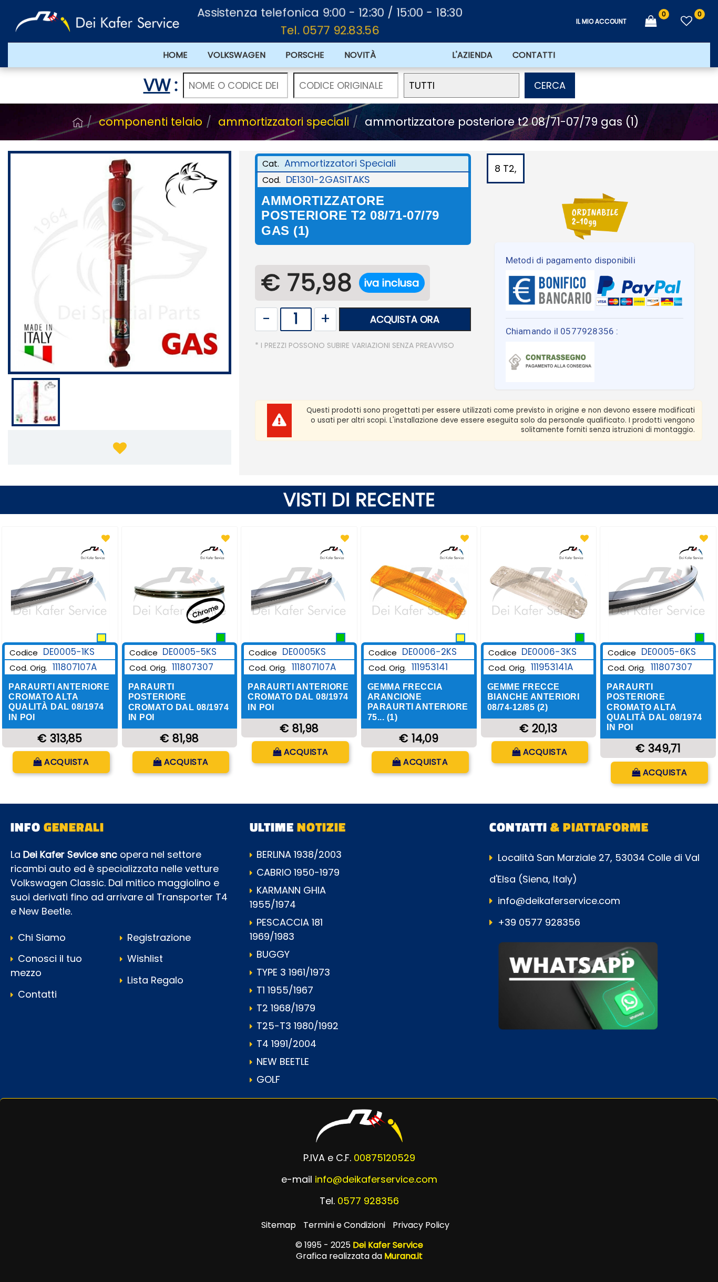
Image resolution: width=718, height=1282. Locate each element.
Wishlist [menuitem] (144, 958)
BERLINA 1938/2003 (299, 854)
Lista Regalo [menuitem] (154, 980)
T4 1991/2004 (286, 1043)
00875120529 (384, 1157)
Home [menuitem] (175, 55)
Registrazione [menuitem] (158, 937)
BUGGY (273, 954)
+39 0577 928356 (539, 922)
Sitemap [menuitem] (278, 1225)
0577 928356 (368, 1200)
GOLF (268, 1079)
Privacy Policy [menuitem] (421, 1225)
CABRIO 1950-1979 (298, 872)
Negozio (78, 122)
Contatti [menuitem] (533, 55)
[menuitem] (413, 54)
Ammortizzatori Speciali (283, 121)
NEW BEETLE (283, 1061)
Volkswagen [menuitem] (236, 55)
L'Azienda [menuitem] (472, 55)
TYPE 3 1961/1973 (293, 972)
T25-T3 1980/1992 (298, 1025)
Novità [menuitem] (360, 55)
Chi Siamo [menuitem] (40, 937)
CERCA (550, 85)
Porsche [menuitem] (304, 55)
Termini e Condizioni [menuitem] (344, 1225)
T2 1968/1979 (286, 1007)
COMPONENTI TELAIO (150, 121)
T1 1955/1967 (285, 990)
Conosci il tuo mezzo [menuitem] (46, 965)
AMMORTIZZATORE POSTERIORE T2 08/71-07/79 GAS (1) (502, 121)
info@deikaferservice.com (559, 900)
